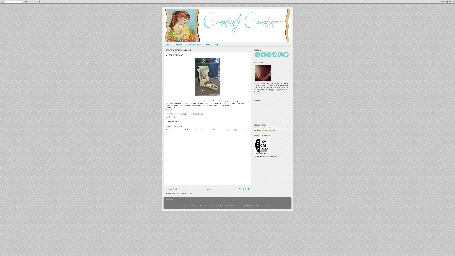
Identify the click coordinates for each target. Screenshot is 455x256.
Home (168, 45)
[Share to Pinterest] (201, 114)
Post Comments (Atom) (183, 193)
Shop (216, 45)
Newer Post (171, 189)
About (207, 45)
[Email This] (192, 114)
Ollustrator (252, 206)
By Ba (173, 117)
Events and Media (193, 45)
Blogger (268, 206)
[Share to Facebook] (199, 114)
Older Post (244, 189)
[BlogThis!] (194, 114)
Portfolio (178, 45)
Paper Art (169, 110)
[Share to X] (197, 114)
